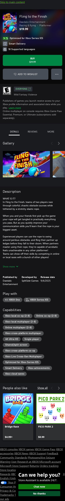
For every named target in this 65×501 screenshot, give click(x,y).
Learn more (15, 107)
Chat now (39, 486)
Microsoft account (50, 461)
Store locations (9, 470)
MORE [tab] (50, 131)
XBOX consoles (9, 449)
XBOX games (26, 449)
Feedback (52, 453)
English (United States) (13, 478)
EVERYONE (21, 89)
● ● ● (56, 74)
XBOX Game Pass (45, 449)
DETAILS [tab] (14, 131)
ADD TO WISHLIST (27, 74)
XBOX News (21, 453)
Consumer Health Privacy (15, 486)
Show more (9, 266)
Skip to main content (12, 2)
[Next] (58, 143)
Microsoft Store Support (14, 466)
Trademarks (7, 495)
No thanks (39, 493)
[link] (18, 416)
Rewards (5, 474)
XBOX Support (37, 453)
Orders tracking (49, 466)
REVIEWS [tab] (32, 131)
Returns (34, 466)
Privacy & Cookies (11, 490)
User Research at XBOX (25, 461)
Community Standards (13, 457)
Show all (42, 388)
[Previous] (51, 143)
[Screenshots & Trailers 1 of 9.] (26, 164)
